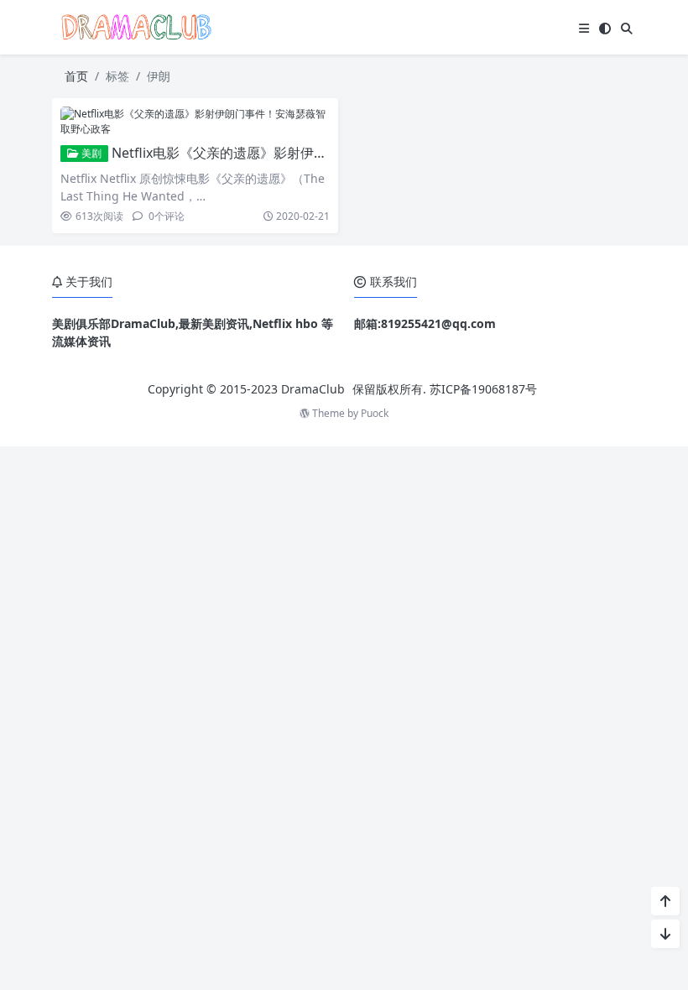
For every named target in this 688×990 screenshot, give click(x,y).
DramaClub (313, 389)
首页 (76, 76)
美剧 (90, 153)
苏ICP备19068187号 (483, 389)
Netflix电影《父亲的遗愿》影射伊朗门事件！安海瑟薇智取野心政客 (313, 152)
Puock (374, 413)
